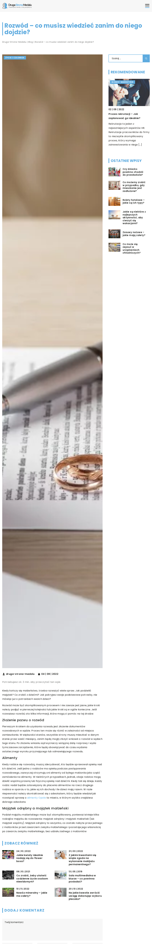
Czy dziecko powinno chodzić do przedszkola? (133, 172)
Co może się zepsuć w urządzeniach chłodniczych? (132, 248)
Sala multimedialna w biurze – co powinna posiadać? (82, 878)
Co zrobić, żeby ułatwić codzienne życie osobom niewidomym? (32, 878)
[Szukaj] (146, 58)
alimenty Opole (36, 797)
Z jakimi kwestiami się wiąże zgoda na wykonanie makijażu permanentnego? (82, 860)
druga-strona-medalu (20, 674)
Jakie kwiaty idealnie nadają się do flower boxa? (29, 858)
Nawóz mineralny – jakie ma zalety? (31, 894)
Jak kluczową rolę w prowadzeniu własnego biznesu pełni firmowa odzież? (129, 118)
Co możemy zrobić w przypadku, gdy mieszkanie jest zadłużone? (134, 186)
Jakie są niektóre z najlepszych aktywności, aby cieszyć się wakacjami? (134, 217)
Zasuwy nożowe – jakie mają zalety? (134, 234)
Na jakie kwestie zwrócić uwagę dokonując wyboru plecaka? (85, 896)
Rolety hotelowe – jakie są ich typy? (134, 201)
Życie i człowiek (14, 57)
